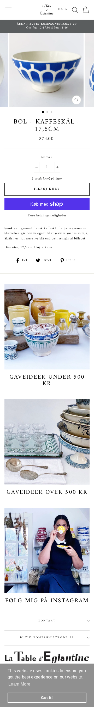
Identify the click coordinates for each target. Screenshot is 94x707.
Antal (47, 157)
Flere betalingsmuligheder (47, 215)
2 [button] (47, 112)
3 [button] (52, 112)
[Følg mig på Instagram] (47, 550)
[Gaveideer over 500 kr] (47, 442)
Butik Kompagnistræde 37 (47, 637)
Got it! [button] (47, 697)
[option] (47, 26)
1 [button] (43, 112)
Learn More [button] (19, 684)
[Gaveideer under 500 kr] (47, 326)
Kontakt (47, 621)
